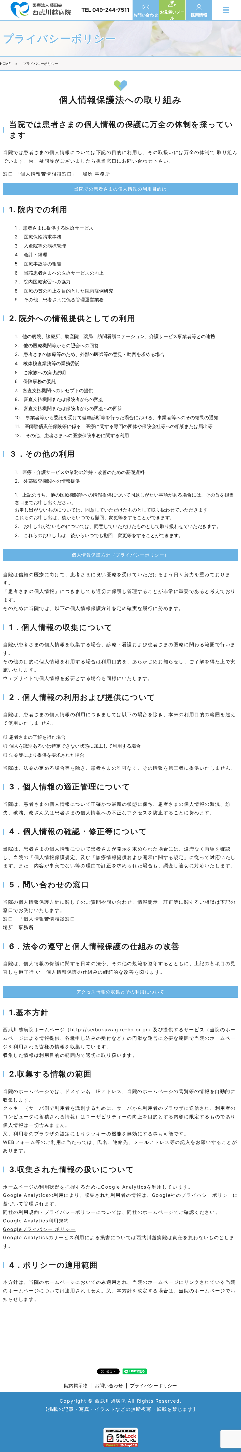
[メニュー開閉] (226, 10)
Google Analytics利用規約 (36, 1221)
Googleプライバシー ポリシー (39, 1229)
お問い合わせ (109, 1385)
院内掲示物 (76, 1385)
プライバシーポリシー (153, 1385)
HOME (5, 63)
